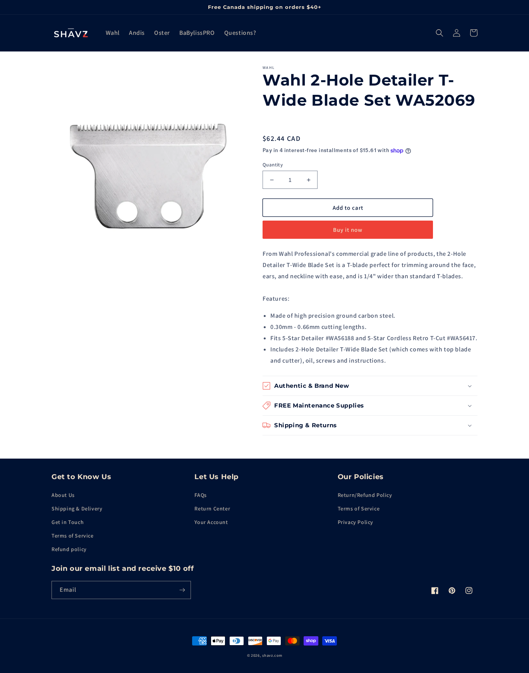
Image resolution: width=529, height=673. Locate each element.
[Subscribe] (182, 590)
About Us (63, 494)
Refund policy (69, 549)
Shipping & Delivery (77, 508)
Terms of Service (73, 535)
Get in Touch (68, 522)
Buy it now (347, 229)
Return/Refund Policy (365, 494)
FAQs (200, 494)
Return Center (212, 508)
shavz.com (272, 655)
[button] (439, 32)
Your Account (211, 522)
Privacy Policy (355, 522)
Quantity (273, 164)
